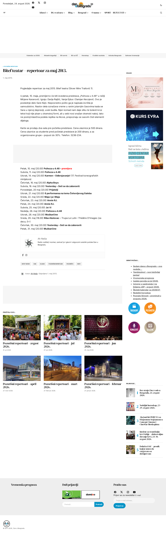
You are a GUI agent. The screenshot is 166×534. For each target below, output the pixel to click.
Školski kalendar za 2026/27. (146, 290)
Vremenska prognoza (143, 278)
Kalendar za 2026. (33, 55)
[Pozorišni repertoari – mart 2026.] (63, 368)
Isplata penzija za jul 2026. (145, 281)
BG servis (63, 55)
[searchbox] (78, 504)
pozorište (70, 264)
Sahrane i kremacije (132, 55)
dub (35, 264)
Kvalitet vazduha (99, 55)
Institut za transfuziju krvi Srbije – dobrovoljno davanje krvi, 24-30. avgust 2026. (151, 435)
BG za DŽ (74, 55)
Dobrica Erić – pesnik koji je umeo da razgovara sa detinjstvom (149, 450)
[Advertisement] (83, 34)
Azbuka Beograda (114, 55)
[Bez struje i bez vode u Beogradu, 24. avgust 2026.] (130, 392)
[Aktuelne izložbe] (150, 327)
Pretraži (99, 504)
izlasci (42, 264)
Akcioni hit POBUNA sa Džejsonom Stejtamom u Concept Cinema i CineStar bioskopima (151, 421)
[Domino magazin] (90, 494)
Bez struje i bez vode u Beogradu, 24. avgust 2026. (150, 393)
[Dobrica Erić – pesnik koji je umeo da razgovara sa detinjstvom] (130, 449)
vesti (79, 264)
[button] (161, 5)
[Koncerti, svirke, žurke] (134, 327)
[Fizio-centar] (144, 156)
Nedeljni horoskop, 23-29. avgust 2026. (150, 406)
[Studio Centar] (71, 494)
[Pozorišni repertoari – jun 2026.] (103, 327)
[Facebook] (23, 255)
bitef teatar (26, 264)
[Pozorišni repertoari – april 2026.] (22, 368)
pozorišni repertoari (56, 264)
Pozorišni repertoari (11, 66)
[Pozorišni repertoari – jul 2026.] (63, 327)
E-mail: (138, 495)
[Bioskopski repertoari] (134, 308)
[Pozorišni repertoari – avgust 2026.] (22, 327)
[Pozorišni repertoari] (150, 308)
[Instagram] (26, 255)
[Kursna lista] (144, 92)
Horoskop (85, 55)
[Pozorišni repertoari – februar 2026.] (103, 368)
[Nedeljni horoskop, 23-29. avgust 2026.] (130, 406)
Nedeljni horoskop (142, 293)
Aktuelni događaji (50, 55)
